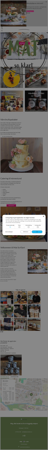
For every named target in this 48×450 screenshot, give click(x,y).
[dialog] (24, 225)
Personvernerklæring (16, 222)
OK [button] (37, 231)
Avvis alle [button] (25, 231)
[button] (9, 231)
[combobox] (43, 216)
